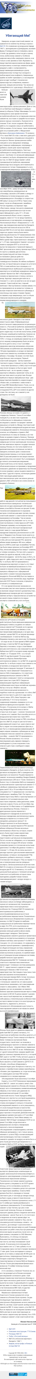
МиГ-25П (12, 1329)
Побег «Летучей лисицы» (18, 1336)
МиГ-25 (2, 46)
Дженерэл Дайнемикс (16, 133)
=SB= (25, 1353)
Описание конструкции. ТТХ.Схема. (22, 1331)
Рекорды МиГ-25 (15, 1334)
